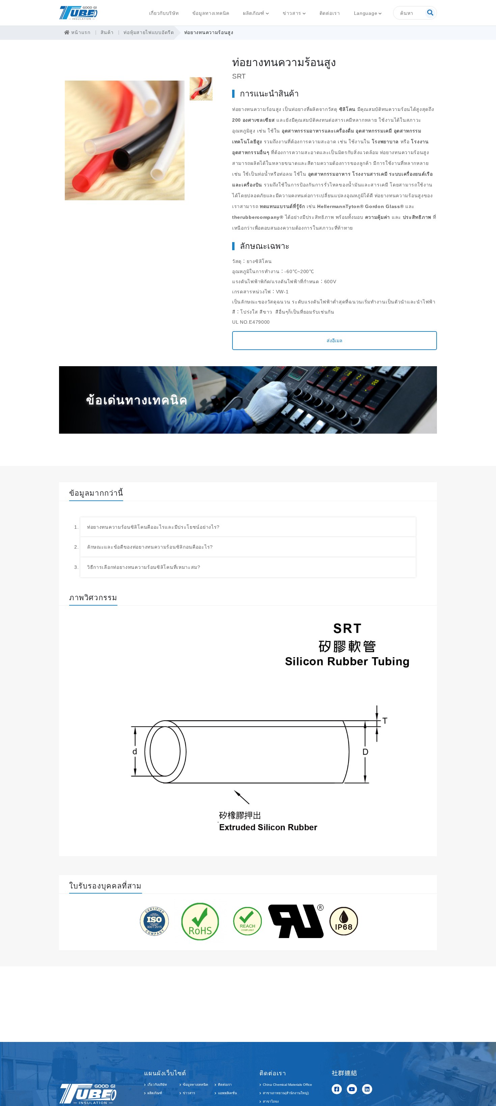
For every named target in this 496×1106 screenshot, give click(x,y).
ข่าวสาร (292, 13)
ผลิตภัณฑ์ (254, 13)
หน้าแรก (80, 32)
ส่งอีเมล (334, 340)
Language (366, 13)
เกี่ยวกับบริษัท (164, 13)
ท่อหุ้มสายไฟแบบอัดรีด (148, 32)
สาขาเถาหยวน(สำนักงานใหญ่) (286, 1093)
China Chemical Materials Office (287, 1084)
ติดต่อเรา (330, 13)
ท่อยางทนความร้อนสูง (208, 32)
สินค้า (107, 32)
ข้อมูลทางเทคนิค (210, 13)
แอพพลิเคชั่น (227, 1093)
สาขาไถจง (271, 1101)
